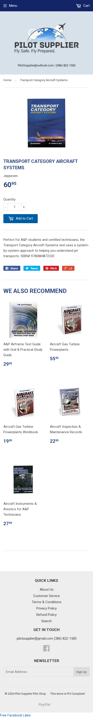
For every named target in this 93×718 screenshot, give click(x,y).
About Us (46, 589)
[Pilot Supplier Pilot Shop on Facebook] (46, 650)
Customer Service (46, 596)
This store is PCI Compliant (67, 693)
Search (46, 621)
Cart (86, 6)
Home (7, 80)
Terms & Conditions (46, 602)
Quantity (9, 199)
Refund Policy (46, 615)
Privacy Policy (46, 608)
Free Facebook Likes (15, 715)
